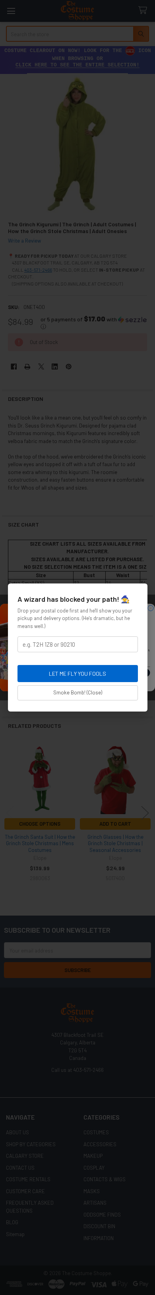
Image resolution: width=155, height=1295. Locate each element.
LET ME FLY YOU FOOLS (77, 673)
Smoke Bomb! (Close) (77, 692)
